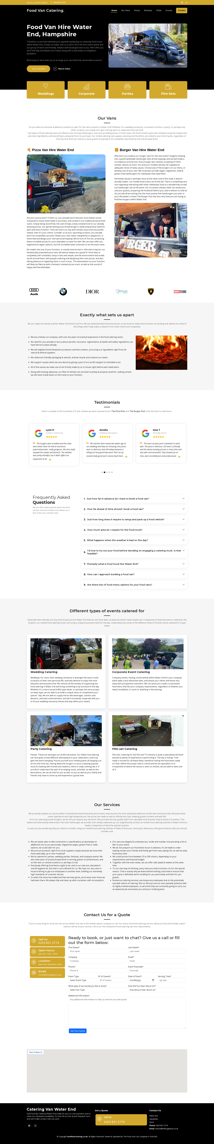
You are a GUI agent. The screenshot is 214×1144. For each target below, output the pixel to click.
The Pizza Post (118, 411)
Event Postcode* (135, 966)
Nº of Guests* (104, 976)
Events (169, 10)
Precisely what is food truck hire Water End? (111, 564)
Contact (181, 10)
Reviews (148, 10)
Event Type (73, 976)
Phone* (72, 966)
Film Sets (168, 93)
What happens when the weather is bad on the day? (116, 540)
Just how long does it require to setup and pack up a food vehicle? (124, 519)
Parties (127, 93)
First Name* (74, 947)
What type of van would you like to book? (87, 986)
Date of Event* (135, 976)
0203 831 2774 (48, 943)
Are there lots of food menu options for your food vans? (118, 584)
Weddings (46, 93)
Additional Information (78, 995)
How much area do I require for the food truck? (113, 529)
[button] (102, 472)
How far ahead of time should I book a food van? (114, 509)
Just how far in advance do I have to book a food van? (116, 498)
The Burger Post (137, 411)
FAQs (158, 10)
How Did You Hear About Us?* (142, 986)
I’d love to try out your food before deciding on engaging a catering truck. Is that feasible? (132, 552)
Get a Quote (38, 69)
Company (72, 957)
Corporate (87, 93)
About (137, 10)
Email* (131, 957)
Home (114, 10)
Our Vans (125, 10)
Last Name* (133, 947)
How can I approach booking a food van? (109, 574)
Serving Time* (164, 976)
